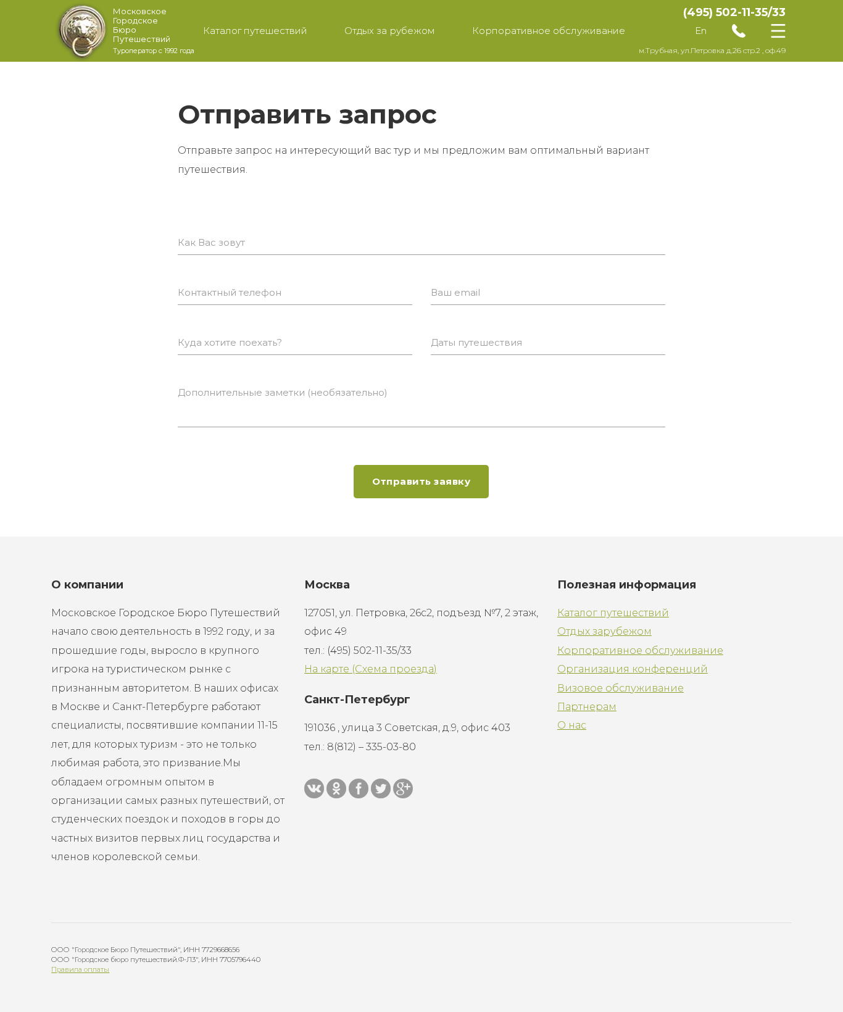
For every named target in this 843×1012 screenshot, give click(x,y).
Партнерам (587, 707)
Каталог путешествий (613, 613)
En (701, 30)
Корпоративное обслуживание (640, 650)
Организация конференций (632, 669)
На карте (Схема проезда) (370, 669)
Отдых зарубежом (604, 631)
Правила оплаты (80, 969)
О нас (571, 725)
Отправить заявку (421, 481)
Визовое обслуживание (620, 688)
